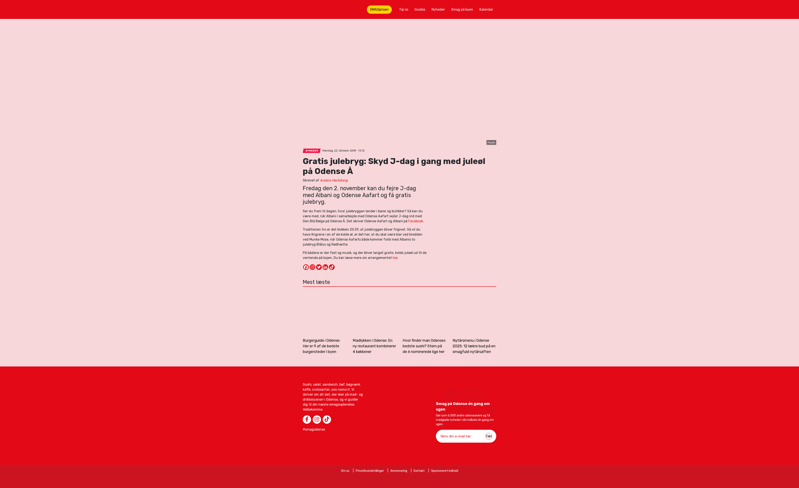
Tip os (403, 9)
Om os (345, 471)
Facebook (415, 221)
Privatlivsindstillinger (370, 471)
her (395, 258)
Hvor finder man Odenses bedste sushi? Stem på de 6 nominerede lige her (424, 346)
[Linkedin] (325, 267)
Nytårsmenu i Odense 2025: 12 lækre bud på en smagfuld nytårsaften (474, 346)
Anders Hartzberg (334, 180)
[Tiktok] (332, 267)
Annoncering (398, 471)
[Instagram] (312, 267)
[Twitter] (319, 267)
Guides (419, 9)
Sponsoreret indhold (444, 471)
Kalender (486, 9)
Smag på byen (462, 9)
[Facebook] (306, 267)
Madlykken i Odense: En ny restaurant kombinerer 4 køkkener (374, 346)
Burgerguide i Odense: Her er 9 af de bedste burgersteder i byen (321, 346)
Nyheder (438, 9)
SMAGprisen (379, 9)
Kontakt (419, 471)
